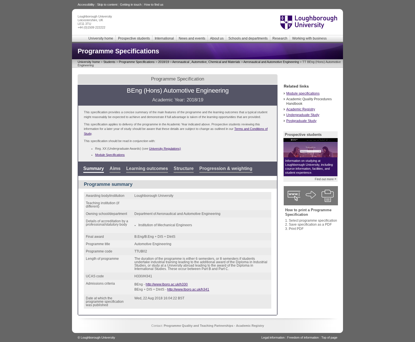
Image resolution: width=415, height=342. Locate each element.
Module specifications (303, 93)
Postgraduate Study (301, 121)
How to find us (153, 4)
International (164, 38)
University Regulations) (165, 148)
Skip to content (107, 4)
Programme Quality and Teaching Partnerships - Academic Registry (214, 325)
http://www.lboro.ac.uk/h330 (167, 284)
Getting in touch (130, 4)
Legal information (273, 337)
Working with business (309, 38)
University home (100, 38)
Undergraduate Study (302, 115)
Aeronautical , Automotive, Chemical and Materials (206, 62)
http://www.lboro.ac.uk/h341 (188, 289)
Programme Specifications (137, 62)
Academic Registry (300, 109)
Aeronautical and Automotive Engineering (271, 62)
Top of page (329, 337)
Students (109, 62)
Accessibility (86, 4)
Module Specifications (110, 154)
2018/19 (163, 62)
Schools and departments (248, 38)
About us (217, 38)
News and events (192, 38)
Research (279, 38)
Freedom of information (303, 337)
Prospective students (134, 38)
